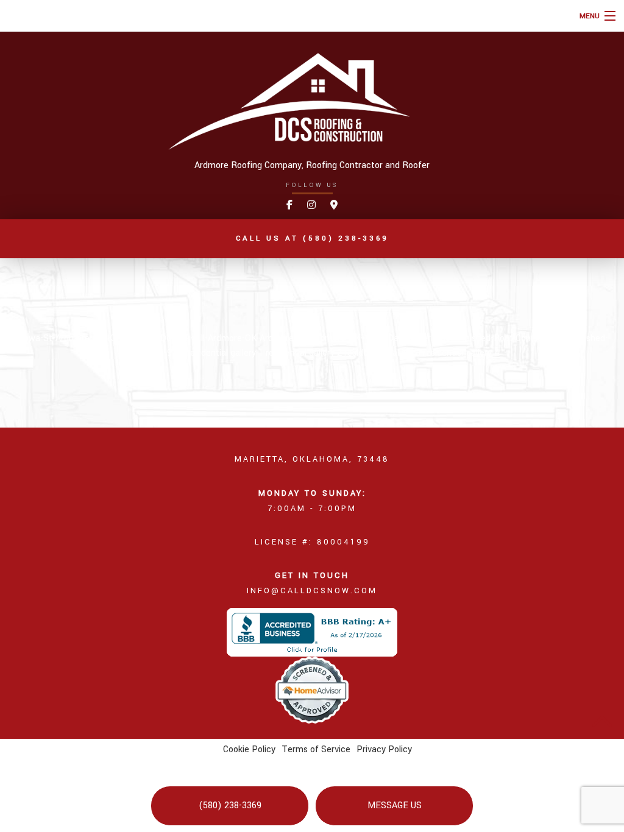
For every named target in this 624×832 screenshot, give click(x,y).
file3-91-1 (167, 353)
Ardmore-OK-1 (340, 338)
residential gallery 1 (226, 353)
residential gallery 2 (305, 353)
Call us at (312, 238)
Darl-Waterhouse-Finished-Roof (452, 338)
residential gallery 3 (383, 353)
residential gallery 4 (461, 353)
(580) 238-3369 (230, 805)
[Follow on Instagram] (311, 205)
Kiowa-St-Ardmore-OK (61, 338)
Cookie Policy (249, 749)
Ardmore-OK (285, 338)
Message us (394, 805)
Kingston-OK (133, 338)
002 (379, 338)
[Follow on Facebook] (289, 205)
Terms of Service (316, 749)
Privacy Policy (384, 749)
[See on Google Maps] (334, 205)
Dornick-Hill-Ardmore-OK (210, 338)
